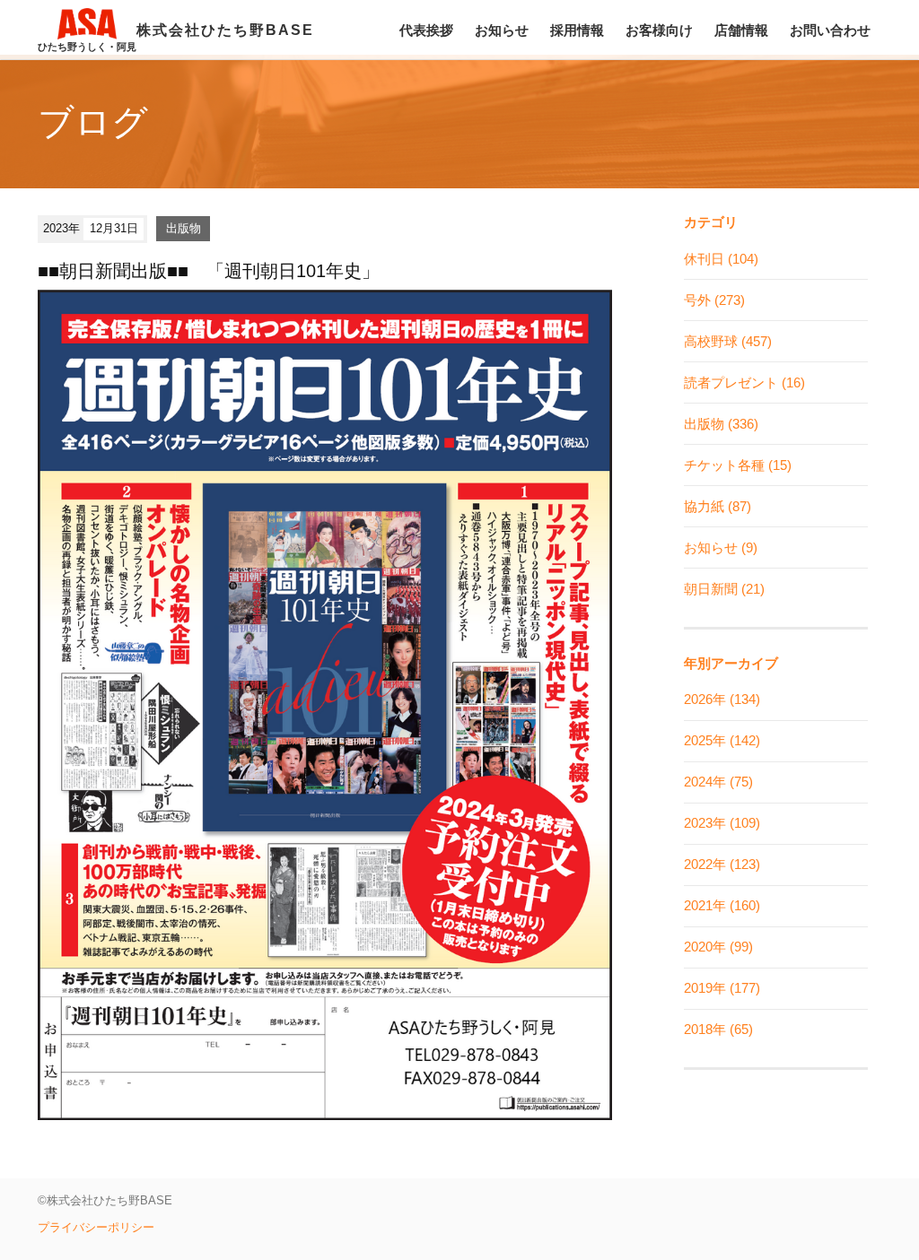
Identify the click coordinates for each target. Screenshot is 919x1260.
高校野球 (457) (728, 341)
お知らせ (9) (720, 547)
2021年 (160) (722, 905)
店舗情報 (741, 30)
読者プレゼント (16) (744, 382)
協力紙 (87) (717, 506)
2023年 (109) (722, 822)
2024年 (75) (718, 781)
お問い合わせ (830, 30)
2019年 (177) (722, 987)
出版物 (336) (721, 423)
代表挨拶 (426, 30)
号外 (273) (714, 300)
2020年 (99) (718, 946)
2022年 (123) (722, 864)
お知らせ (502, 30)
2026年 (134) (722, 699)
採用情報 (577, 30)
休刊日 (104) (721, 258)
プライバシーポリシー (96, 1227)
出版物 (183, 228)
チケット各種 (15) (738, 465)
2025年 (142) (722, 740)
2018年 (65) (718, 1029)
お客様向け (659, 30)
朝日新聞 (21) (724, 588)
